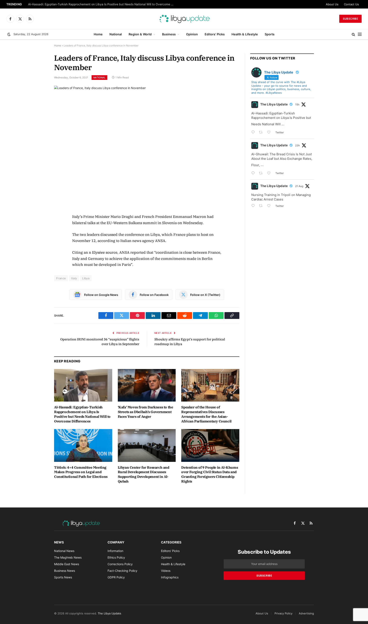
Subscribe (350, 18)
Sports (270, 34)
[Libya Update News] (184, 18)
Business (169, 34)
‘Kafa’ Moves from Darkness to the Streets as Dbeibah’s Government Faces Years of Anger (145, 412)
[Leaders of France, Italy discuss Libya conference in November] (146, 146)
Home (98, 34)
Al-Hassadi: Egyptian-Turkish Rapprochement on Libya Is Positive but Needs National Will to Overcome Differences (102, 4)
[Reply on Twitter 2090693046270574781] (254, 206)
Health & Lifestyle (244, 34)
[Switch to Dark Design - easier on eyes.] (9, 34)
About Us (332, 4)
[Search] (353, 34)
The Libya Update (274, 104)
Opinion (192, 34)
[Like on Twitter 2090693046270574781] (270, 206)
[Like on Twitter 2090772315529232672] (270, 173)
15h (297, 104)
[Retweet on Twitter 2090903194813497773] (262, 132)
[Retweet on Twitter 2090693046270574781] (262, 206)
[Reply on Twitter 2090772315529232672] (254, 173)
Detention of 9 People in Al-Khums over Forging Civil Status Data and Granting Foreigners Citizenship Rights (209, 474)
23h (297, 145)
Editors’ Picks (215, 34)
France (61, 278)
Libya (85, 278)
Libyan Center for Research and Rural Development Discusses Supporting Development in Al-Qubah (143, 474)
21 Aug (299, 186)
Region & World (140, 34)
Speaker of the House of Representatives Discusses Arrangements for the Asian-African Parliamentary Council (206, 414)
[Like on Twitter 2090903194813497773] (270, 132)
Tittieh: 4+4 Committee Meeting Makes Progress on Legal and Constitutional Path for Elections (81, 472)
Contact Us (351, 4)
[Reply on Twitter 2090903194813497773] (254, 132)
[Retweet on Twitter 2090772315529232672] (262, 173)
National (115, 34)
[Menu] (360, 34)
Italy (74, 278)
